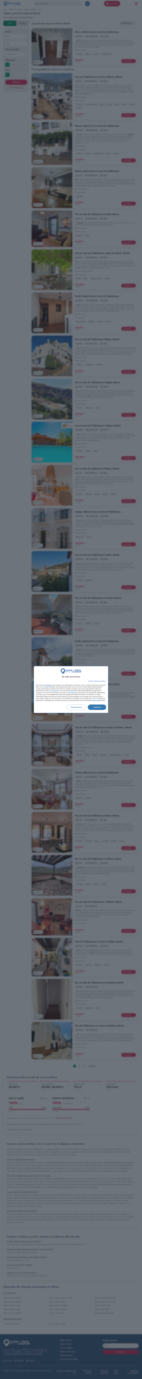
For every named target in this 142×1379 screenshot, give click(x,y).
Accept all (97, 707)
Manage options (76, 707)
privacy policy (96, 700)
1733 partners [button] (47, 685)
